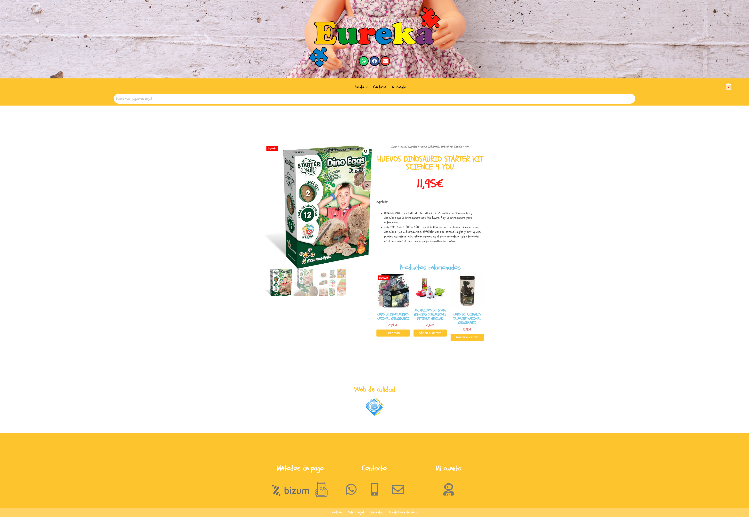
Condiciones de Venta (403, 512)
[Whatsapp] (364, 61)
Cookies (336, 512)
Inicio (394, 146)
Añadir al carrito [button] (430, 333)
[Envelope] (385, 61)
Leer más (393, 333)
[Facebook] (374, 61)
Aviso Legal (356, 512)
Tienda (359, 87)
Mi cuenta (399, 87)
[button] (361, 87)
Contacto (379, 87)
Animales (412, 146)
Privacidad (376, 512)
